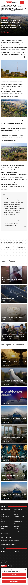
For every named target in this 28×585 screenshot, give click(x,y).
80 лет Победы (4, 533)
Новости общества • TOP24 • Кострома (12, 6)
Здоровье (3, 519)
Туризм (16, 528)
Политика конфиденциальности (19, 541)
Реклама (3, 551)
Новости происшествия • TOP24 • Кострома (13, 8)
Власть (16, 514)
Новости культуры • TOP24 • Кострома (12, 9)
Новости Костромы (5, 509)
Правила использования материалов (7, 541)
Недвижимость (18, 521)
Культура (3, 521)
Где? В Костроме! (5, 516)
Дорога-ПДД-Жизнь (19, 516)
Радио (2, 553)
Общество (16, 523)
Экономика (3, 531)
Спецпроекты (17, 526)
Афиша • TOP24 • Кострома (8, 5)
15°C (22, 2)
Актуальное (17, 511)
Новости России (18, 509)
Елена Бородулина (5, 32)
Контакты (16, 551)
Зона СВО (16, 519)
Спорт (2, 528)
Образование (4, 523)
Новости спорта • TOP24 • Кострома (11, 10)
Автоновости (4, 511)
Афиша (2, 514)
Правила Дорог (18, 531)
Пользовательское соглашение (8, 544)
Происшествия (4, 526)
